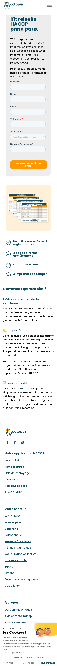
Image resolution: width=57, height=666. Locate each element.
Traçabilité (12, 460)
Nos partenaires (15, 622)
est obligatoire (22, 388)
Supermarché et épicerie (21, 579)
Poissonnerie (13, 535)
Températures (14, 467)
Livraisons (11, 479)
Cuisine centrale (16, 560)
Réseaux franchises (18, 541)
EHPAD (9, 566)
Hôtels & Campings (18, 547)
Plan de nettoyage (17, 473)
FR (39, 4)
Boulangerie (13, 522)
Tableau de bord (16, 486)
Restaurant (12, 516)
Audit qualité (13, 492)
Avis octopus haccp (18, 616)
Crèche (9, 573)
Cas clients (12, 585)
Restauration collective (20, 554)
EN (42, 4)
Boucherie (11, 529)
